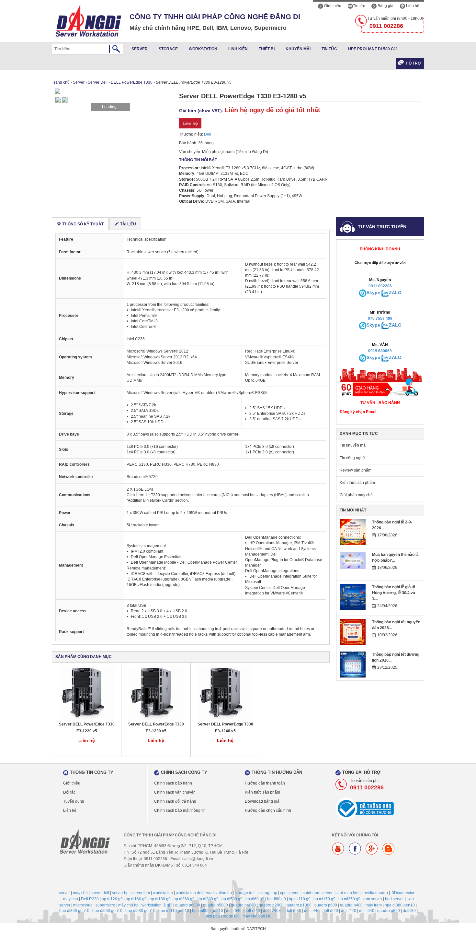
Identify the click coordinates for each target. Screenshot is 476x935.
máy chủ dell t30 (257, 916)
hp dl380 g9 (208, 899)
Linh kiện (238, 49)
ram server (372, 899)
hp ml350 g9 (349, 899)
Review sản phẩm (355, 470)
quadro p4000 (243, 905)
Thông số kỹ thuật (83, 224)
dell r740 (252, 910)
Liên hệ (412, 6)
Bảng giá (385, 6)
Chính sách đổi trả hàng (175, 801)
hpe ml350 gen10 (207, 910)
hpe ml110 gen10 (173, 910)
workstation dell (189, 893)
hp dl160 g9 (136, 899)
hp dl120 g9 (112, 899)
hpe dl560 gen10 (107, 910)
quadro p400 (351, 905)
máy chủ (80, 893)
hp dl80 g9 (276, 899)
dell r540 (330, 910)
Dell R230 (90, 899)
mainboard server (317, 893)
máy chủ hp (128, 905)
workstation (163, 893)
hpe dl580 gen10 (140, 910)
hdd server (394, 899)
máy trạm (374, 905)
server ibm (140, 893)
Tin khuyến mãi (353, 445)
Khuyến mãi (298, 49)
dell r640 (234, 910)
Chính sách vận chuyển (175, 792)
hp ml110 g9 (300, 899)
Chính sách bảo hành (173, 783)
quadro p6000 (187, 905)
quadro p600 (325, 905)
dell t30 (409, 910)
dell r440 (312, 910)
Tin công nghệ (352, 458)
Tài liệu (128, 224)
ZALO (395, 292)
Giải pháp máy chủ (356, 495)
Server (139, 49)
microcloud (83, 905)
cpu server (289, 893)
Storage (168, 49)
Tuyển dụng (73, 801)
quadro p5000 (215, 905)
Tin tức (359, 6)
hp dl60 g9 (254, 899)
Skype (373, 292)
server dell (100, 893)
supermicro (105, 905)
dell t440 (348, 910)
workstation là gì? (157, 905)
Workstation (203, 49)
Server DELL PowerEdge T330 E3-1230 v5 (156, 727)
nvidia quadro (376, 893)
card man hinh (348, 893)
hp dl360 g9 (184, 899)
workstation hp (219, 893)
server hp (120, 893)
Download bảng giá (262, 801)
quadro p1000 (299, 905)
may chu (70, 899)
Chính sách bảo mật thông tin (180, 810)
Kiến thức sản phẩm (357, 482)
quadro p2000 (271, 905)
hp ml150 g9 (324, 899)
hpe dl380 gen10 (400, 905)
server (64, 893)
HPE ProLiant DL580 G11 (373, 49)
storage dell (245, 893)
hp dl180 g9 (160, 899)
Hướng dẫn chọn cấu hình (268, 810)
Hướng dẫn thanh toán (265, 783)
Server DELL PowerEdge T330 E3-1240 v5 (225, 727)
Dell (207, 134)
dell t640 (366, 910)
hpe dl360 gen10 (74, 910)
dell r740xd (273, 910)
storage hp (267, 893)
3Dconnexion (403, 893)
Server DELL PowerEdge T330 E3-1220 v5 (87, 727)
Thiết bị (267, 49)
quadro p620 (388, 910)
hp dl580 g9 (232, 899)
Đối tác (69, 792)
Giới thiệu (332, 6)
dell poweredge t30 (223, 916)
